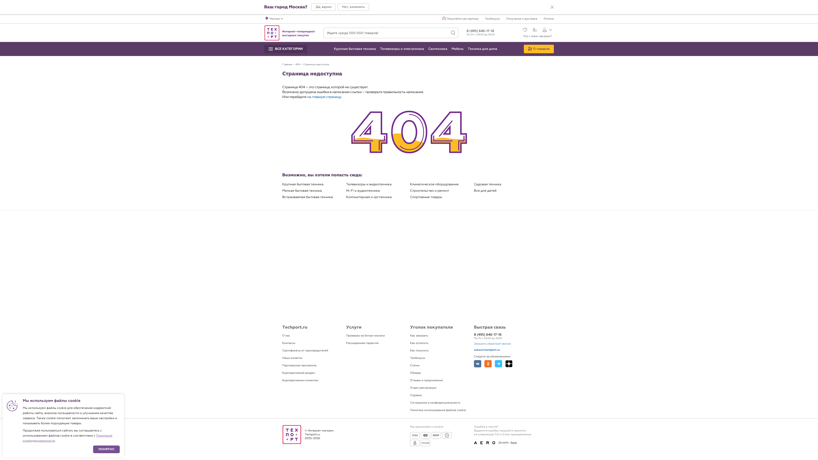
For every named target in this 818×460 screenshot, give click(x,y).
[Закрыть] (552, 7)
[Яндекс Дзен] (509, 363)
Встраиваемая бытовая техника (307, 197)
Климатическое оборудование (434, 184)
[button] (323, 7)
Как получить (419, 350)
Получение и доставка (521, 18)
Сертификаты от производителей (305, 350)
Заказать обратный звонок (492, 343)
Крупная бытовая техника (303, 184)
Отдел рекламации (423, 388)
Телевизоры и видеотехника (369, 184)
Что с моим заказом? (537, 36)
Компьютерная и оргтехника (369, 197)
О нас (286, 335)
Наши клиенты (292, 358)
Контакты (288, 343)
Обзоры (415, 373)
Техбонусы (492, 18)
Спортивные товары (426, 197)
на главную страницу (324, 97)
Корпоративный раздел (298, 373)
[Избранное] (524, 30)
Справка (416, 395)
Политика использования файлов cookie (438, 410)
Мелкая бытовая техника (302, 190)
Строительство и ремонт (429, 190)
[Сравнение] (534, 30)
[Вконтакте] (477, 363)
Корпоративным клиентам (300, 380)
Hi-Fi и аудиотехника (363, 190)
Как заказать (419, 335)
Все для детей (485, 190)
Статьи (414, 365)
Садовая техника (487, 184)
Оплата (549, 18)
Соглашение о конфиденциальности (435, 402)
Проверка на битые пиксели (365, 335)
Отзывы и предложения (426, 380)
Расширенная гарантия (362, 343)
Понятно (106, 449)
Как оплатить (419, 343)
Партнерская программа (299, 365)
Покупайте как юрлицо (463, 18)
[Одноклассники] (488, 363)
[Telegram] (498, 363)
